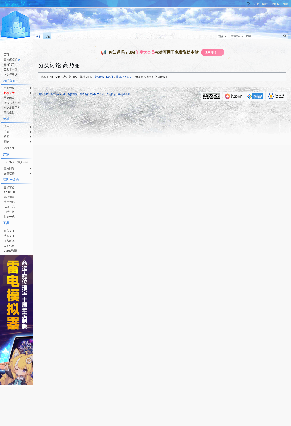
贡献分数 (9, 211)
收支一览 (9, 216)
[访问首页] (16, 25)
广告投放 (111, 94)
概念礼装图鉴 (12, 102)
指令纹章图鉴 (12, 107)
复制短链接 (10, 59)
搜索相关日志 (124, 76)
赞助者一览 (10, 69)
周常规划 (9, 112)
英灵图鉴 (9, 97)
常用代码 (9, 201)
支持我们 (9, 64)
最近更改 (9, 187)
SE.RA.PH (10, 192)
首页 (6, 54)
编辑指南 (9, 196)
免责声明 (72, 94)
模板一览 (9, 206)
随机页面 (9, 148)
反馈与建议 (10, 74)
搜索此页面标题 (103, 76)
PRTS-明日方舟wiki (16, 162)
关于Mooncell (58, 94)
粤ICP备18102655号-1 (92, 94)
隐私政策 (43, 94)
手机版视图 (124, 94)
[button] (222, 35)
